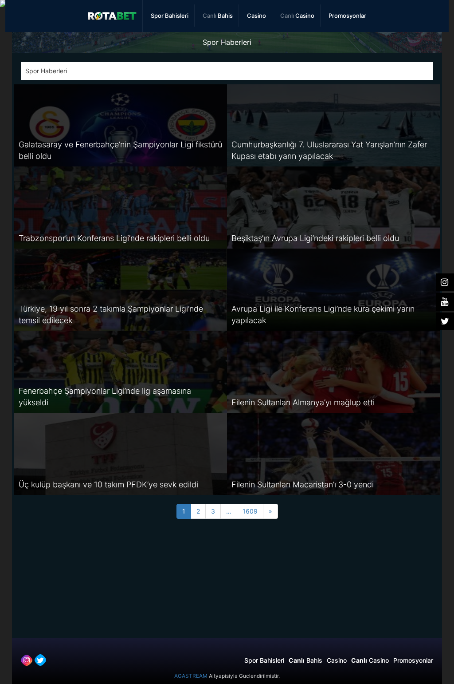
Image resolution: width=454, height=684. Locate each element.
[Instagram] (26, 660)
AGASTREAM (190, 675)
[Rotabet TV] (112, 16)
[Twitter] (40, 660)
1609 (250, 511)
